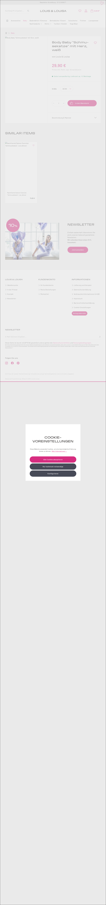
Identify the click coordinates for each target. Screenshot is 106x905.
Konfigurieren (53, 473)
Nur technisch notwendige (53, 466)
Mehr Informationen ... (59, 451)
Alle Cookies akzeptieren (53, 459)
